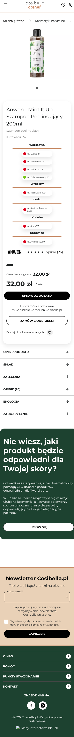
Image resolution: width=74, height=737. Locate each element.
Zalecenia (11, 377)
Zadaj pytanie (15, 414)
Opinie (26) (11, 389)
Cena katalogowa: (19, 274)
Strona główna (13, 21)
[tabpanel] (37, 53)
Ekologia (11, 401)
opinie (54, 252)
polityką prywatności (45, 624)
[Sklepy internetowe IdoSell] (37, 728)
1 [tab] (37, 88)
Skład (8, 364)
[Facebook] (31, 705)
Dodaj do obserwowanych (25, 332)
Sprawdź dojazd (37, 296)
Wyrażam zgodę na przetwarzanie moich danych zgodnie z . (35, 623)
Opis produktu (16, 352)
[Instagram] (43, 705)
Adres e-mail (15, 591)
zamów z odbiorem (37, 321)
